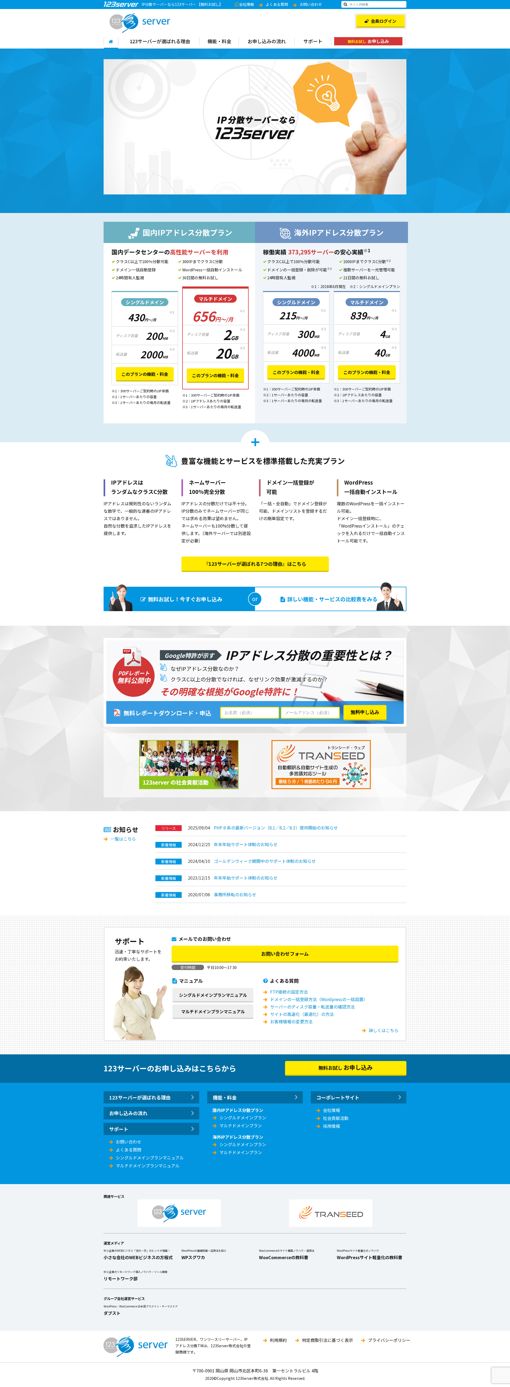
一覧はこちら (123, 839)
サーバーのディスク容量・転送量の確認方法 (312, 1006)
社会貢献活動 (335, 1118)
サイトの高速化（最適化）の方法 (302, 1014)
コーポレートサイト (337, 1097)
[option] (255, 126)
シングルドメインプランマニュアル (213, 995)
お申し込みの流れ (267, 41)
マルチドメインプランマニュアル (213, 1011)
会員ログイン (383, 21)
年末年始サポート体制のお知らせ (246, 844)
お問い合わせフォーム (285, 953)
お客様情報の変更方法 (291, 1021)
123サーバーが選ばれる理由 (160, 41)
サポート (312, 41)
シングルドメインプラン (242, 1117)
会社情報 (246, 4)
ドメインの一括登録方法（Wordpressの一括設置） (319, 999)
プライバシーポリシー (389, 1340)
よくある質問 (277, 4)
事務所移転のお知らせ (235, 894)
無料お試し (368, 41)
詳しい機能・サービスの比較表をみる (332, 599)
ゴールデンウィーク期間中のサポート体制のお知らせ (265, 861)
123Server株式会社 (139, 23)
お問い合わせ (311, 4)
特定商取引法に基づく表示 (327, 1340)
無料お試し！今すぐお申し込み (185, 599)
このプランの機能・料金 (144, 374)
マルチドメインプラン (240, 1125)
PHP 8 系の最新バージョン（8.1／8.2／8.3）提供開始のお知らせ (276, 827)
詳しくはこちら (383, 1030)
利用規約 (278, 1340)
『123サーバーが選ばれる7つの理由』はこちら (255, 563)
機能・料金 (219, 41)
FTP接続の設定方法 (289, 992)
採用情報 (331, 1126)
